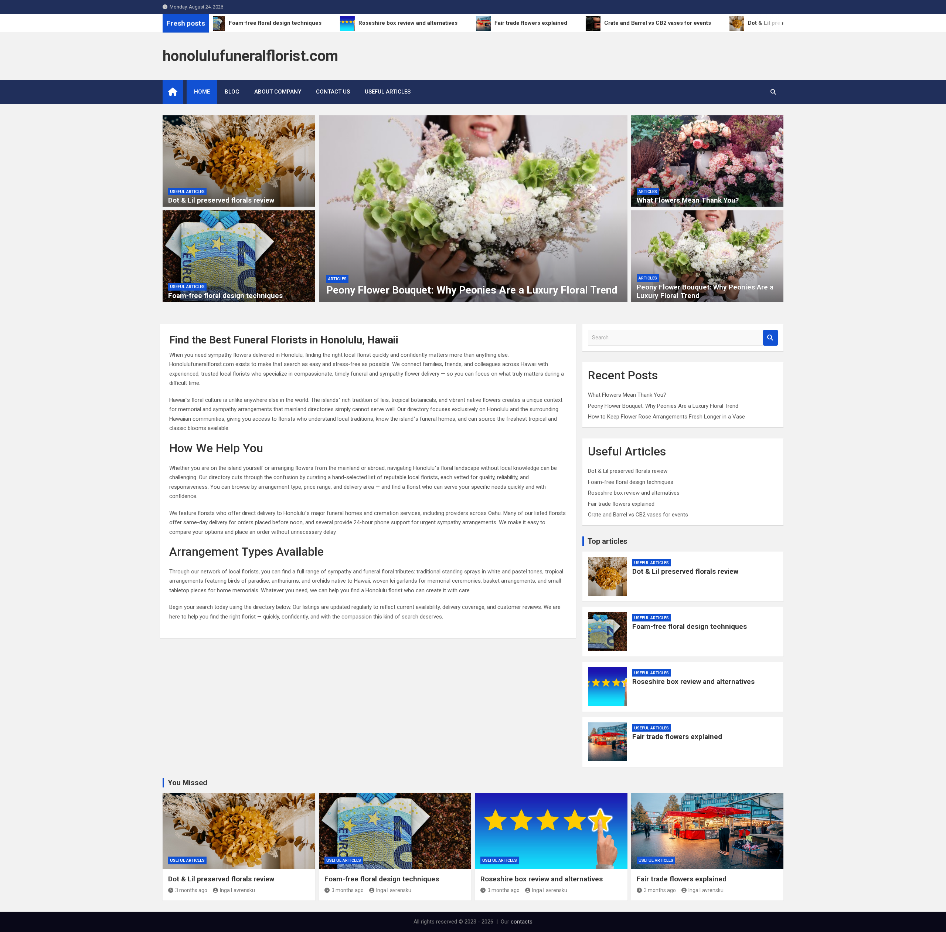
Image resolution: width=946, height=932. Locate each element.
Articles (337, 279)
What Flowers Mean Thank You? (688, 200)
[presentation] (324, 210)
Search (770, 338)
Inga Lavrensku (237, 890)
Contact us (333, 91)
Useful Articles (388, 91)
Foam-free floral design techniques (225, 295)
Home (202, 91)
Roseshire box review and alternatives (634, 492)
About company (277, 91)
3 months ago (191, 890)
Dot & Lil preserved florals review (221, 200)
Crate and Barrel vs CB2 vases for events (638, 514)
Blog (232, 91)
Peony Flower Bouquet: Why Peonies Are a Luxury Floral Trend (471, 290)
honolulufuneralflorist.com (250, 56)
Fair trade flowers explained (621, 504)
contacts (521, 921)
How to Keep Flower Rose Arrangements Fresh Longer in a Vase (666, 416)
